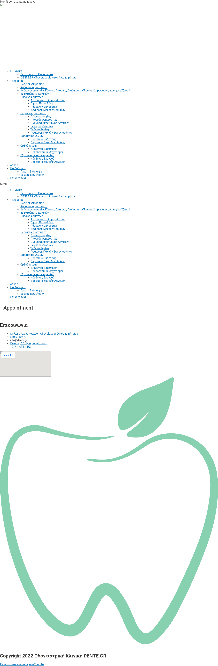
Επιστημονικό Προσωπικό (36, 74)
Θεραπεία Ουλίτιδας (43, 139)
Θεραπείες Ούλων (31, 136)
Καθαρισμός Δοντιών (33, 87)
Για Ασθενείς (18, 168)
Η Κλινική (16, 71)
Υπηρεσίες (17, 80)
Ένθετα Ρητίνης (40, 129)
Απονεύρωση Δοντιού (44, 119)
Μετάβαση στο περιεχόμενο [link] (17, 1)
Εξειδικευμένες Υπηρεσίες (37, 155)
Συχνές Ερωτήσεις (32, 174)
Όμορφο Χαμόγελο (31, 97)
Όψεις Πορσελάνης (42, 103)
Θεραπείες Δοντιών (33, 113)
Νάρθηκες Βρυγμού (42, 158)
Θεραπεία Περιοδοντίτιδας (48, 142)
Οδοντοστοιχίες (41, 116)
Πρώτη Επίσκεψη (31, 171)
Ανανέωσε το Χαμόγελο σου (48, 100)
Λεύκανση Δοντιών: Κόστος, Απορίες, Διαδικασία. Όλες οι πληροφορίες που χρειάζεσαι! (75, 90)
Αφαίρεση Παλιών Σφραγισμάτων (51, 132)
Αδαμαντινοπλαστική (44, 106)
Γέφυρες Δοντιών (42, 126)
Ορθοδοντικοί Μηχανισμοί (47, 152)
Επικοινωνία (18, 178)
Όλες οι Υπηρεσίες (32, 84)
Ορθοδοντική (28, 145)
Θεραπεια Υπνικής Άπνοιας (48, 161)
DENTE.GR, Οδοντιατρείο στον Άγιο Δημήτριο (48, 77)
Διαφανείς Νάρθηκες (44, 149)
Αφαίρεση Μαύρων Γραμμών (48, 110)
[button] (109, 184)
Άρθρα (14, 165)
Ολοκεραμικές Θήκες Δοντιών (50, 123)
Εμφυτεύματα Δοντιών (34, 93)
